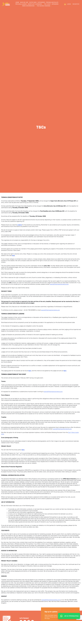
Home (17, 2)
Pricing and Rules (52, 2)
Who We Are (24, 2)
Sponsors (55, 4)
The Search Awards (43, 6)
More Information (28, 6)
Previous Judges (21, 4)
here (23, 450)
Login (69, 4)
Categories (41, 2)
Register (76, 4)
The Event (47, 4)
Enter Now (33, 2)
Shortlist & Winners (35, 4)
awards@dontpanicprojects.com (59, 284)
